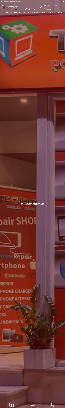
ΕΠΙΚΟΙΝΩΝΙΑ (50, 12)
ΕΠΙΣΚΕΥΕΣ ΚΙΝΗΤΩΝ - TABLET (16, 12)
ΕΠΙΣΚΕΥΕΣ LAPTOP (27, 12)
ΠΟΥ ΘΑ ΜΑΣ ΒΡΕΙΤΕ (43, 12)
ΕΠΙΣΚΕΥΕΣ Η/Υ (35, 12)
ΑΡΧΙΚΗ (7, 12)
